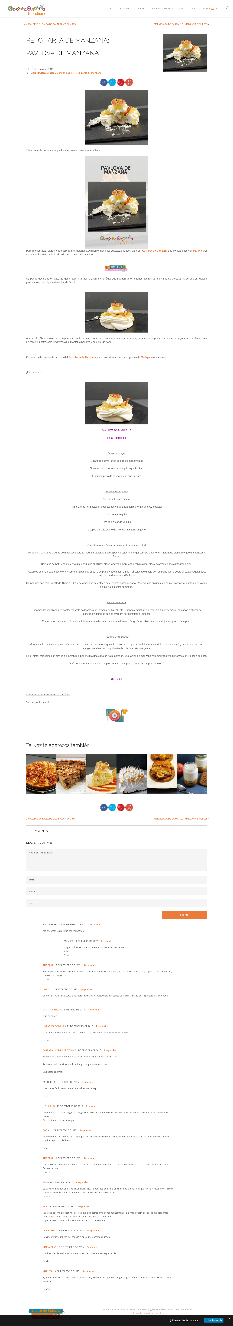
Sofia (46, 1130)
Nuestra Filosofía (162, 8)
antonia (48, 965)
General (51, 72)
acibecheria (50, 1230)
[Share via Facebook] (104, 81)
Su (44, 1182)
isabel (46, 989)
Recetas (125, 8)
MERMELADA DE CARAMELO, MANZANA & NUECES (180, 24)
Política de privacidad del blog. (147, 1313)
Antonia (48, 1158)
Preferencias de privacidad (185, 1320)
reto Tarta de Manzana (153, 250)
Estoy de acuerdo (214, 1320)
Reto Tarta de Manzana (88, 72)
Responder (95, 924)
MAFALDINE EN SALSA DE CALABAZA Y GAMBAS (51, 24)
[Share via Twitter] (112, 81)
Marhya (197, 250)
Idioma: (206, 8)
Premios (142, 8)
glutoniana (50, 1009)
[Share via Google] (129, 81)
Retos (181, 8)
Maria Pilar (49, 1247)
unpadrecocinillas (54, 1026)
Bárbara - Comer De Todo (58, 1050)
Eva (45, 1206)
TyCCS (193, 8)
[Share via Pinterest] (121, 81)
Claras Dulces (38, 72)
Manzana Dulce (65, 72)
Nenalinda (49, 1106)
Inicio (112, 8)
